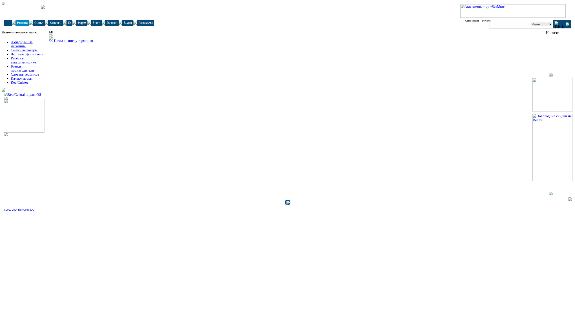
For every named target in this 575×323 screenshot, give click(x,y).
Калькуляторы (22, 78)
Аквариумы (146, 22)
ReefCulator (19, 82)
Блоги (96, 22)
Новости (22, 22)
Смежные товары (24, 50)
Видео (128, 22)
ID (69, 22)
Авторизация (472, 20)
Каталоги (55, 22)
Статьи (38, 22)
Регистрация (489, 20)
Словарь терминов (25, 74)
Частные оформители (27, 54)
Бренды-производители (22, 68)
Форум (81, 22)
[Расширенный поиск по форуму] (567, 25)
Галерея (112, 22)
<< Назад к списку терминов (71, 41)
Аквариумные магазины (22, 44)
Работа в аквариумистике (23, 60)
